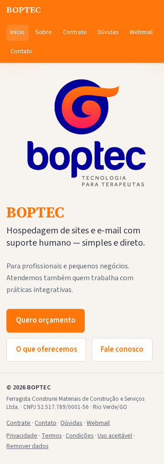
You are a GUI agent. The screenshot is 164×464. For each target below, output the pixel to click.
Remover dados (27, 446)
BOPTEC (23, 9)
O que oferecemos (46, 349)
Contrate (75, 32)
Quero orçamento (46, 320)
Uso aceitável (114, 435)
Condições (79, 435)
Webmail (141, 32)
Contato (21, 51)
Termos (51, 435)
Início (17, 32)
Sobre (43, 32)
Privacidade (21, 435)
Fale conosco (122, 349)
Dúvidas (108, 32)
